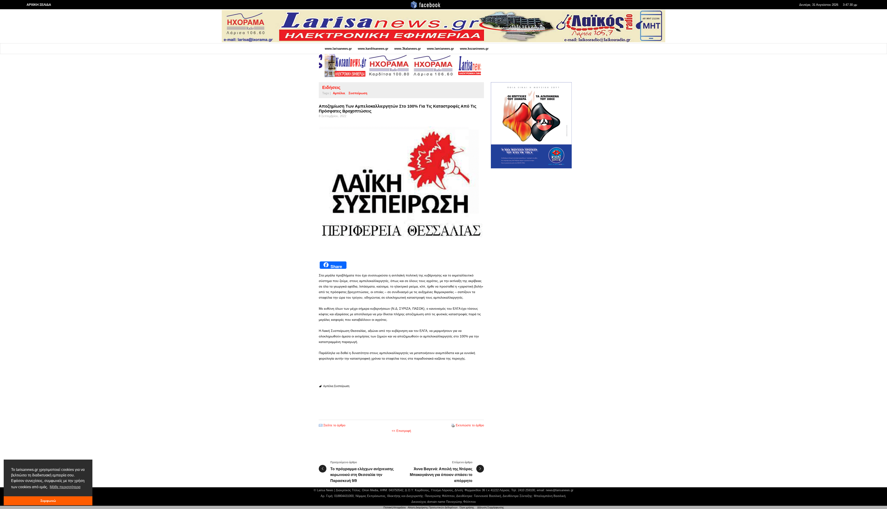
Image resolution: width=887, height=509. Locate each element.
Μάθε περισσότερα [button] (65, 487)
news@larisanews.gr (559, 490)
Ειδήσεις (331, 87)
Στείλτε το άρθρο (334, 425)
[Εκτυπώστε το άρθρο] (453, 425)
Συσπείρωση (358, 93)
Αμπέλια (339, 93)
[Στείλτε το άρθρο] (320, 425)
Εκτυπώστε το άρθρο (470, 425)
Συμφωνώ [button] (48, 501)
